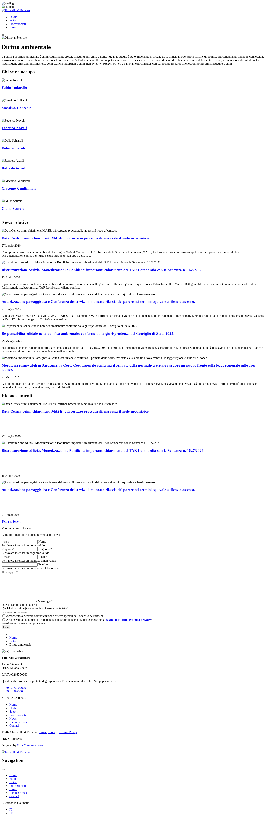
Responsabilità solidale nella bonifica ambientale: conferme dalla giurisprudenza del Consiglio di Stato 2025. (88, 333)
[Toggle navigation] (3, 35)
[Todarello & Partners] (16, 10)
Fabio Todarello (14, 87)
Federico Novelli (14, 128)
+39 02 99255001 (15, 691)
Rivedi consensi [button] (12, 738)
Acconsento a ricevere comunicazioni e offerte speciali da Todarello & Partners (54, 616)
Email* (42, 556)
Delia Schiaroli (13, 148)
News (13, 27)
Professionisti (17, 24)
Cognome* (45, 549)
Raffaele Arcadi (14, 168)
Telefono (43, 564)
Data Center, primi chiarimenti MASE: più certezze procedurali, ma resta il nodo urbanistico (75, 238)
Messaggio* (45, 601)
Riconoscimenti (18, 722)
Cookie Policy (68, 732)
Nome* (43, 541)
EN (11, 813)
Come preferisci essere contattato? (47, 608)
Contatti (14, 725)
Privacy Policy (48, 732)
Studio (13, 17)
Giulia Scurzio (13, 208)
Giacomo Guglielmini (19, 188)
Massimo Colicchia (17, 108)
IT (10, 809)
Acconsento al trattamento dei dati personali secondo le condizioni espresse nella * (79, 619)
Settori (13, 20)
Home (13, 704)
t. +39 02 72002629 (14, 687)
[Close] (3, 769)
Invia (6, 627)
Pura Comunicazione (30, 745)
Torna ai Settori (11, 521)
